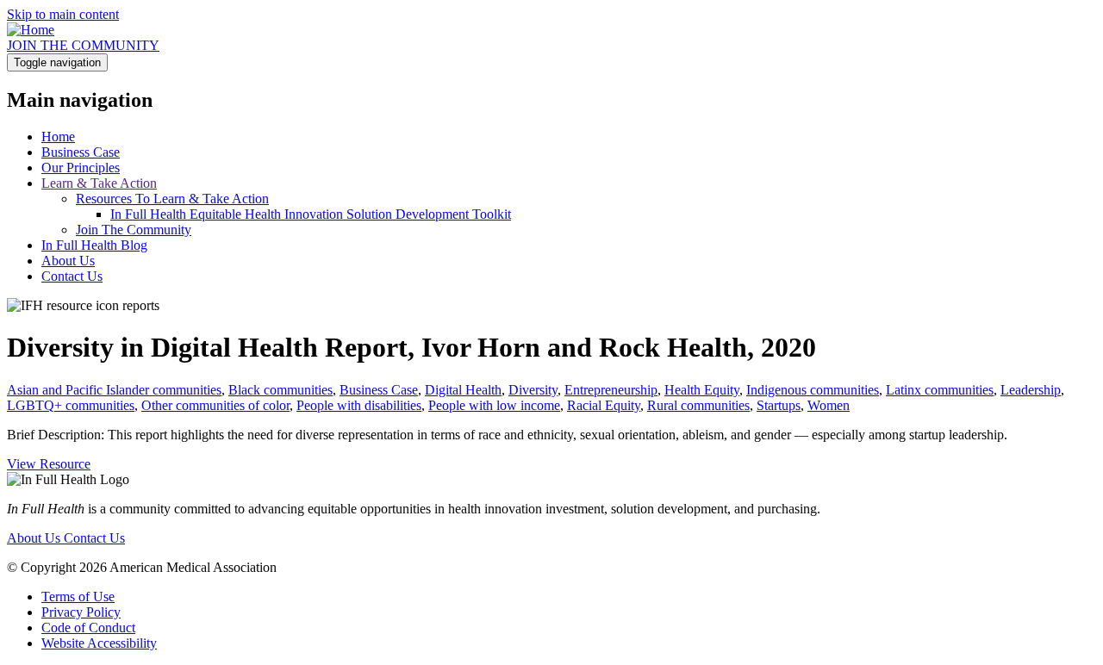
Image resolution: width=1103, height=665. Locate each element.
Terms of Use (78, 596)
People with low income (494, 405)
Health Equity (701, 389)
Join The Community (133, 229)
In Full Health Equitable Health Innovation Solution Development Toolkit (310, 214)
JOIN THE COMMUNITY (83, 45)
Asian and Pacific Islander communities (114, 389)
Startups (779, 405)
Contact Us (72, 276)
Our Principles (80, 167)
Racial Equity (603, 405)
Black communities (280, 389)
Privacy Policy (81, 612)
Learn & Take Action (99, 183)
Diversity (533, 389)
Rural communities (698, 405)
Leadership (1030, 389)
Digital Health (463, 389)
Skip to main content (63, 14)
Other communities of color (215, 405)
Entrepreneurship (610, 389)
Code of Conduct (88, 627)
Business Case (80, 152)
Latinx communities (940, 389)
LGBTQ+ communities (70, 405)
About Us (68, 260)
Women (828, 405)
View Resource (48, 464)
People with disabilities (358, 405)
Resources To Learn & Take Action (172, 198)
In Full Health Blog (94, 245)
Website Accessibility (99, 643)
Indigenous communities (812, 389)
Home (58, 136)
